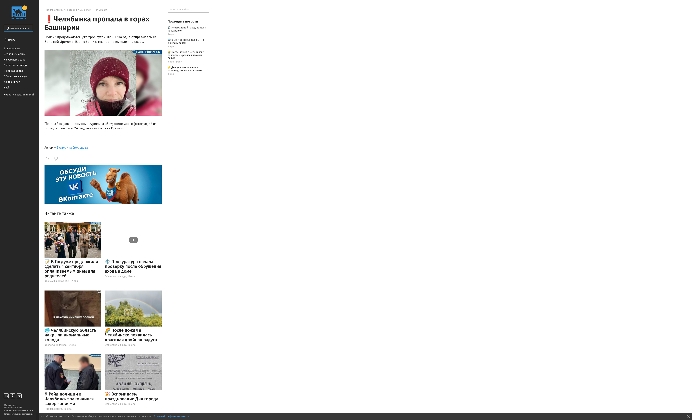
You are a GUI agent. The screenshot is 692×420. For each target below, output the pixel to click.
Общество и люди (15, 76)
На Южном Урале (15, 59)
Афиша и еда (12, 82)
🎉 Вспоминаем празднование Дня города (131, 396)
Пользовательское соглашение (19, 414)
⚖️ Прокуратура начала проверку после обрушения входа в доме (133, 266)
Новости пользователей (19, 94)
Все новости (12, 48)
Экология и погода (16, 65)
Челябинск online (15, 54)
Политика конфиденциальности (18, 411)
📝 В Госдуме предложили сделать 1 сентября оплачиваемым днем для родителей (71, 268)
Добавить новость (18, 28)
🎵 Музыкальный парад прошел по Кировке (187, 29)
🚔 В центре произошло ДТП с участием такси (186, 41)
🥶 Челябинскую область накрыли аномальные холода (70, 335)
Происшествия (13, 70)
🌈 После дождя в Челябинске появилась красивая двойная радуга (131, 335)
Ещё (6, 87)
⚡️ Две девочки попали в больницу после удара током (185, 69)
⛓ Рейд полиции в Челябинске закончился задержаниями (69, 399)
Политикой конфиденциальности (171, 416)
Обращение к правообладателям (13, 406)
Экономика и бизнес (57, 281)
